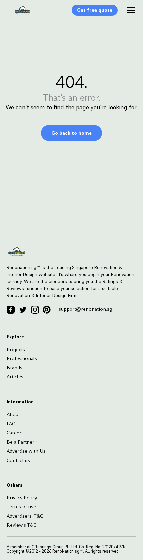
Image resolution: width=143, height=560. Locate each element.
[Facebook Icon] (11, 310)
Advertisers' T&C (25, 516)
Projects (16, 349)
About (13, 414)
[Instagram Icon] (35, 310)
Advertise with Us (26, 451)
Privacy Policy (22, 497)
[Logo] (19, 14)
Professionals (22, 358)
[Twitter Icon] (23, 310)
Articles (15, 376)
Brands (14, 367)
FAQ (11, 423)
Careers (15, 432)
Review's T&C (21, 525)
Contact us (18, 460)
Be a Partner (20, 442)
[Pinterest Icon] (47, 310)
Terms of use (21, 506)
